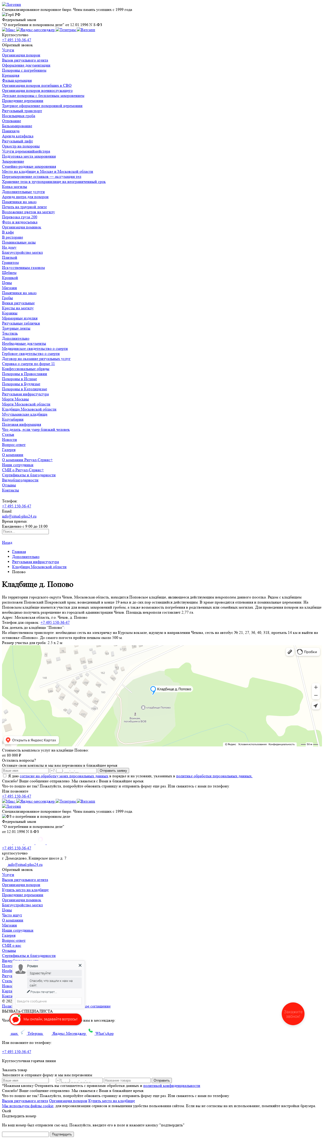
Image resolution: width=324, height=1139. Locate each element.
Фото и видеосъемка (19, 222)
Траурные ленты (16, 328)
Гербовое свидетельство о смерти (31, 353)
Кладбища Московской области (29, 409)
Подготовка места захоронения (29, 156)
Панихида (10, 130)
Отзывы (9, 485)
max (14, 1033)
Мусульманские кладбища (24, 414)
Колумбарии (13, 419)
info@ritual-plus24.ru (19, 516)
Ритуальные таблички (21, 323)
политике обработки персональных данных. (214, 775)
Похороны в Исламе (19, 378)
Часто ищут (12, 915)
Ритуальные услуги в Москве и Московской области (96, 1001)
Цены (7, 282)
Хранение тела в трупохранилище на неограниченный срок (54, 181)
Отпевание (11, 120)
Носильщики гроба (18, 115)
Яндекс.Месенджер (69, 1033)
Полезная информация (21, 424)
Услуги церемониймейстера (26, 151)
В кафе (8, 232)
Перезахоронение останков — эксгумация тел (41, 176)
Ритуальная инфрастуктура (25, 394)
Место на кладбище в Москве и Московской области (47, 171)
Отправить (162, 1080)
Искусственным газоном (23, 267)
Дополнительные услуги (23, 191)
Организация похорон (21, 55)
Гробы (7, 297)
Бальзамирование (17, 125)
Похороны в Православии (24, 373)
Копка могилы (14, 186)
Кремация (10, 75)
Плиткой (9, 257)
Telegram (35, 1033)
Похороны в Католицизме (24, 388)
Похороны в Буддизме (21, 383)
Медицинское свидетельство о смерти (35, 348)
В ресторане (12, 237)
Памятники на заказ (19, 201)
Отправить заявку (113, 770)
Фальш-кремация (17, 80)
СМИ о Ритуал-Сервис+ (23, 469)
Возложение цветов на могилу (28, 211)
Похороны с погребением (24, 70)
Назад (7, 542)
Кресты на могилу (18, 308)
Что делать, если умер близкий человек (36, 429)
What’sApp (104, 1033)
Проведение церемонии (22, 100)
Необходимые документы (24, 343)
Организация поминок (21, 227)
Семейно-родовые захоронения (29, 166)
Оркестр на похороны (21, 146)
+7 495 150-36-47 (16, 39)
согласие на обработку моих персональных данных (64, 775)
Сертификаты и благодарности (29, 474)
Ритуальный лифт (17, 141)
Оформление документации (26, 65)
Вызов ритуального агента (25, 60)
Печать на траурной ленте (24, 206)
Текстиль (10, 333)
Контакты (10, 490)
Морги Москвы (15, 399)
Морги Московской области (26, 404)
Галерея (8, 449)
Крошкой (10, 277)
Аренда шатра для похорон (25, 196)
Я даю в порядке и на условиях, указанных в (130, 775)
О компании (12, 454)
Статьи (8, 434)
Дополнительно (15, 338)
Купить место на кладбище (25, 889)
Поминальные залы (19, 242)
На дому (9, 247)
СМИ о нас (11, 945)
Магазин (9, 287)
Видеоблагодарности (20, 480)
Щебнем (9, 272)
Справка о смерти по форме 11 (28, 363)
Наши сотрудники (17, 464)
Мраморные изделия (19, 318)
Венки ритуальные (18, 302)
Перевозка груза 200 (19, 216)
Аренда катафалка (17, 136)
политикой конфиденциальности (171, 1085)
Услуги (8, 50)
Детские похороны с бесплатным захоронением (43, 95)
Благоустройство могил (22, 252)
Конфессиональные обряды (25, 368)
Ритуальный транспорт (22, 110)
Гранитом (10, 262)
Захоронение (13, 161)
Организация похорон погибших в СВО (37, 85)
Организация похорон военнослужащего (37, 90)
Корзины (9, 313)
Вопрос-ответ (14, 444)
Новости (9, 439)
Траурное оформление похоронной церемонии (42, 105)
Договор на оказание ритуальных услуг (36, 358)
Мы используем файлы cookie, (28, 1105)
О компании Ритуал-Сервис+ (27, 459)
